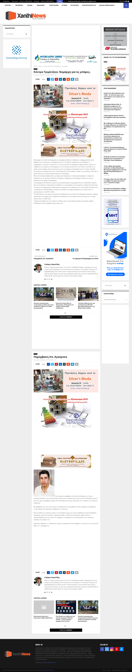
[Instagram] (112, 649)
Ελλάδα (29, 5)
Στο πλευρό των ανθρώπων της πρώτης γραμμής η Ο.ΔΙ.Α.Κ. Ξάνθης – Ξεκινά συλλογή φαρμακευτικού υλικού (65, 618)
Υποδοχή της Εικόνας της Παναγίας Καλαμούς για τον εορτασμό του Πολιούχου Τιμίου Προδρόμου (114, 158)
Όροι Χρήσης (74, 5)
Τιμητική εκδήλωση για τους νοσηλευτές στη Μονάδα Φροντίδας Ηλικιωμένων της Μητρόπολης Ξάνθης (86, 305)
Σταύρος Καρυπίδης (40, 75)
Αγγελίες (64, 5)
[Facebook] (102, 649)
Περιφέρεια (19, 5)
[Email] (121, 649)
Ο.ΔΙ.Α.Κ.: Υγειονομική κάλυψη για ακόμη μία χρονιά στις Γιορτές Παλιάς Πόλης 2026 (115, 149)
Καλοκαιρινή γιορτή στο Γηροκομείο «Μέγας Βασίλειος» (43, 617)
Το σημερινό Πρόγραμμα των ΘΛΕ (85, 258)
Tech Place (51, 670)
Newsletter (36, 1)
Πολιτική (8, 5)
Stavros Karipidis (43, 670)
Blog (104, 670)
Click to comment (66, 317)
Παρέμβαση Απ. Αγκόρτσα (43, 258)
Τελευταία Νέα (53, 5)
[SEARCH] (26, 34)
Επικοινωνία (15, 1)
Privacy (109, 670)
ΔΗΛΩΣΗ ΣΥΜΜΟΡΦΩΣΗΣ (26, 1)
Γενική (35, 353)
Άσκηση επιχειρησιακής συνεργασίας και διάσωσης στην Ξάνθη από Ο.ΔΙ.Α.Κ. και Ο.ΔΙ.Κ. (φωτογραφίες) (44, 305)
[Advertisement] (66, 40)
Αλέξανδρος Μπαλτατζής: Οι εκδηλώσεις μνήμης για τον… (82, 1)
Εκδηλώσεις (40, 5)
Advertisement (116, 670)
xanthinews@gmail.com (49, 662)
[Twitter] (107, 649)
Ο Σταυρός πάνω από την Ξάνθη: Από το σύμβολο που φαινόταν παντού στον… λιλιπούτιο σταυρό (115, 180)
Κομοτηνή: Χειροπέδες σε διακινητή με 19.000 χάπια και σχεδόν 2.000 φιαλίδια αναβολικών (65, 305)
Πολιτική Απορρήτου (89, 5)
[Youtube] (117, 649)
